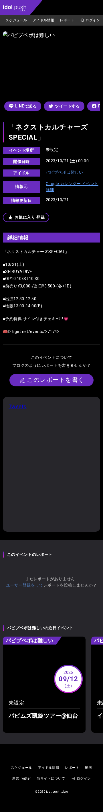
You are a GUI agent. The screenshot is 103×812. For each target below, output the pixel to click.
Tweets (18, 406)
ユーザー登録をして (24, 585)
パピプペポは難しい (64, 172)
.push (14, 8)
